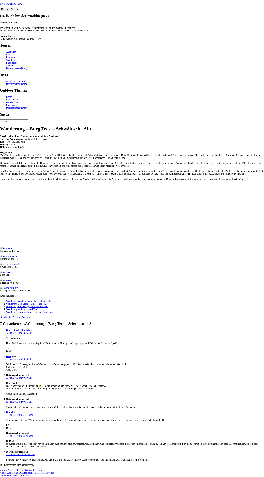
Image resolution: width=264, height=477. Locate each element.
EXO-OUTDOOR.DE (11, 3)
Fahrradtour (11, 57)
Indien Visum (12, 99)
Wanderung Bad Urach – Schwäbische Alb (27, 303)
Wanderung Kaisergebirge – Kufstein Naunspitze (29, 312)
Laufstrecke (11, 62)
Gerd (8, 356)
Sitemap (10, 65)
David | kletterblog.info (18, 330)
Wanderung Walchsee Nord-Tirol (22, 309)
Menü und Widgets (9, 9)
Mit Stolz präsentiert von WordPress (17, 475)
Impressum (11, 105)
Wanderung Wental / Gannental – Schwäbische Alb (31, 301)
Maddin (16, 317)
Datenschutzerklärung (16, 68)
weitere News (12, 102)
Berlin (9, 97)
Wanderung (11, 60)
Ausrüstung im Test (15, 81)
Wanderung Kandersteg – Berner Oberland (27, 306)
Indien (9, 54)
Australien (11, 52)
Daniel (9, 412)
